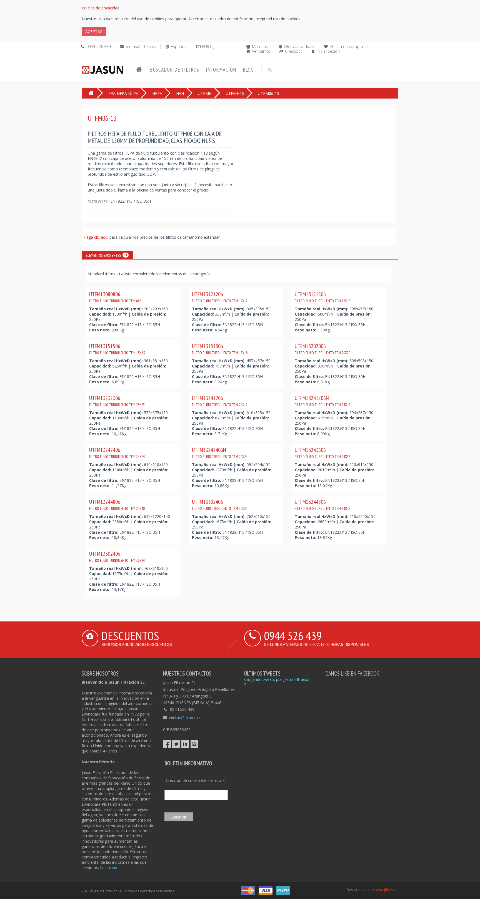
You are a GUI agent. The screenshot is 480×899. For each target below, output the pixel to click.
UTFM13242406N (220, 452)
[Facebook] (167, 744)
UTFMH (205, 93)
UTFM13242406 (117, 452)
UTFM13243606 (322, 452)
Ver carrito (261, 51)
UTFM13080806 (115, 297)
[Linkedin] (185, 744)
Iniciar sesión (328, 51)
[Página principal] (139, 69)
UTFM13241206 (220, 400)
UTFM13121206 (220, 297)
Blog (248, 69)
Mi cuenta (260, 46)
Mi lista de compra (346, 46)
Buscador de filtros (174, 69)
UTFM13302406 (220, 504)
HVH (180, 93)
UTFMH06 (235, 93)
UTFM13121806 (322, 297)
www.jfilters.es (387, 889)
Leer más (108, 867)
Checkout (293, 51)
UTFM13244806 (117, 504)
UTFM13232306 (117, 400)
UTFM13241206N (322, 400)
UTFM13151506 (117, 349)
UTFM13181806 (220, 349)
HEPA (157, 93)
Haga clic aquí (96, 237)
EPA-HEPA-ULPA (123, 93)
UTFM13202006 (322, 349)
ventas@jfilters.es (140, 46)
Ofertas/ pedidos (299, 46)
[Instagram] (194, 744)
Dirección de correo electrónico (195, 780)
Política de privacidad (100, 8)
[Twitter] (176, 744)
